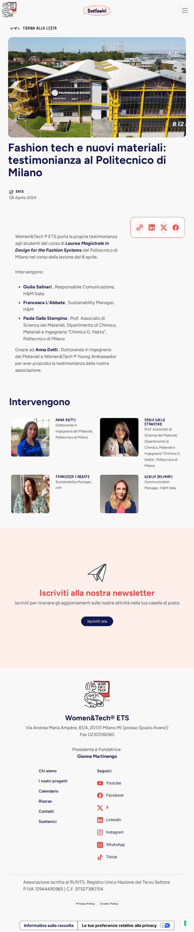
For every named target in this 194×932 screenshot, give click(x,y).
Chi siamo (48, 770)
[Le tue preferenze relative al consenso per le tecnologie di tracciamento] (185, 923)
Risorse (45, 801)
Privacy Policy (85, 903)
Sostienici (97, 10)
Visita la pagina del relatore (35, 421)
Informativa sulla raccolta (49, 925)
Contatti (46, 811)
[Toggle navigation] (185, 11)
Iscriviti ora (97, 621)
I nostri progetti (53, 781)
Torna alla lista (39, 28)
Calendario (48, 791)
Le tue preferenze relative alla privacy (119, 925)
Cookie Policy (109, 903)
